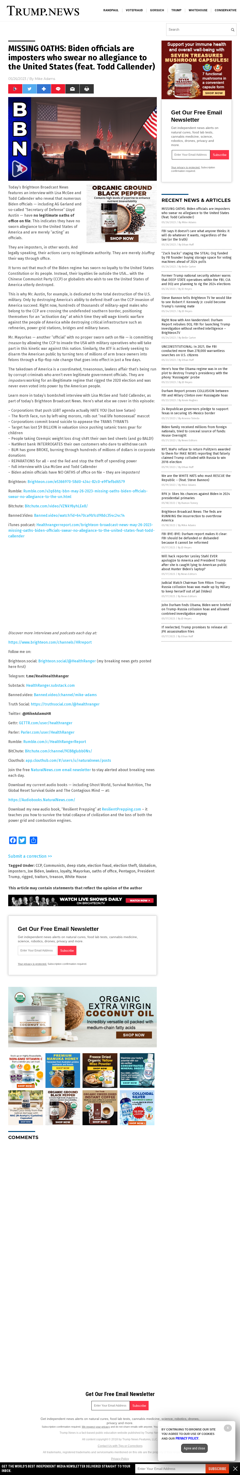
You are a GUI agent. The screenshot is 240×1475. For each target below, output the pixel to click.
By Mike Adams (187, 222)
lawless (52, 871)
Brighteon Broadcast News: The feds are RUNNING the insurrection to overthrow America (191, 516)
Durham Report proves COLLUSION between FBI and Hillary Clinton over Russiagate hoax (195, 393)
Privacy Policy (120, 1458)
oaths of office (104, 871)
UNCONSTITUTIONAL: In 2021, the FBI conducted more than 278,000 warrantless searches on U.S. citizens (193, 351)
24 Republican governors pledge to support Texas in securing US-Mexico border (194, 411)
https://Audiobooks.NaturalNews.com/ (41, 800)
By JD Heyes (185, 288)
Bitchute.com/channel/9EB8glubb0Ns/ (58, 751)
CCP (39, 865)
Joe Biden (36, 871)
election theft (125, 865)
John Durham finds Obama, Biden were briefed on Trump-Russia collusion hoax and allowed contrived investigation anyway (196, 609)
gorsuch (157, 10)
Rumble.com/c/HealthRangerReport (54, 741)
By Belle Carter (187, 266)
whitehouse (198, 10)
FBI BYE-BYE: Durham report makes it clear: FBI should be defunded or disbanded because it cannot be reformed (194, 538)
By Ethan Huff (186, 244)
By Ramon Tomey (188, 503)
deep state (76, 865)
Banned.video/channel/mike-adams (65, 695)
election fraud (99, 865)
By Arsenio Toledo (188, 418)
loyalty (65, 871)
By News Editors (187, 440)
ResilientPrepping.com (121, 809)
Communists (54, 865)
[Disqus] (82, 1202)
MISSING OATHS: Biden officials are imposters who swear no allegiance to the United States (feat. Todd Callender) (195, 213)
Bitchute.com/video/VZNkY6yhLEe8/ (56, 506)
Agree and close (194, 1448)
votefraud (134, 10)
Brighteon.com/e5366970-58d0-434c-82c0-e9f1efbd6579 (76, 481)
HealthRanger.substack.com (50, 685)
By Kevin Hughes (188, 400)
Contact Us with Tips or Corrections (120, 1446)
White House (75, 877)
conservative (225, 10)
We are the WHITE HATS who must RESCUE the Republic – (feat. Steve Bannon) (196, 478)
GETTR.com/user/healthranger (45, 723)
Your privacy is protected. (32, 963)
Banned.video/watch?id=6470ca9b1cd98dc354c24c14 (79, 515)
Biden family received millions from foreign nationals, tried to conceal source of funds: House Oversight (194, 431)
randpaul (111, 10)
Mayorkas (81, 871)
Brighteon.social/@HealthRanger (67, 661)
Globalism (147, 865)
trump (176, 10)
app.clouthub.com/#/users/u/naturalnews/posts (68, 760)
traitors (41, 877)
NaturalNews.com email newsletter (61, 770)
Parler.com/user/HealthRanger (48, 732)
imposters (17, 871)
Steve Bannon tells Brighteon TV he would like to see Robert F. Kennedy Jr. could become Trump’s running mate (196, 302)
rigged (27, 877)
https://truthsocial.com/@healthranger (65, 704)
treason (56, 877)
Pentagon (127, 871)
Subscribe (217, 1469)
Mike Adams (45, 79)
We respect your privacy (96, 1426)
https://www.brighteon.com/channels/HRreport (50, 642)
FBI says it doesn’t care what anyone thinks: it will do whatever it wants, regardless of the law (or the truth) (195, 235)
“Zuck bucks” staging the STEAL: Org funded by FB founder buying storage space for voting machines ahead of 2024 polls (196, 257)
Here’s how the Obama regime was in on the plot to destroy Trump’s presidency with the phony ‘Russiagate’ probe (194, 373)
